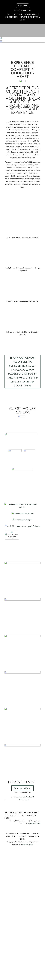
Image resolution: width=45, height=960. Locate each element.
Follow (26, 800)
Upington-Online (34, 823)
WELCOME (8, 812)
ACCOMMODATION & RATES (25, 14)
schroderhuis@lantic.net (25, 797)
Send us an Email (22, 788)
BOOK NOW (22, 6)
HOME (8, 14)
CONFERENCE (11, 17)
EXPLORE (23, 17)
